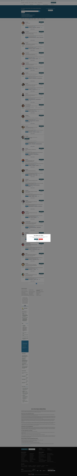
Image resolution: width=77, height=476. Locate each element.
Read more (43, 237)
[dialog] (38, 238)
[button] (38, 240)
